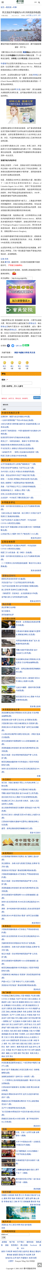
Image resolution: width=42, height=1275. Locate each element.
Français (18, 1261)
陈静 (13, 1198)
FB (22, 1021)
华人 (10, 1044)
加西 (35, 1258)
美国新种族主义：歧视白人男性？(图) (15, 490)
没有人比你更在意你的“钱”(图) (13, 494)
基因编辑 (4, 1034)
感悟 (19, 1053)
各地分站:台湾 (10, 1258)
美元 (11, 1024)
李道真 (27, 1195)
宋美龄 (8, 1050)
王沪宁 (12, 1015)
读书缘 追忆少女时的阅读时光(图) (14, 597)
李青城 (6, 1202)
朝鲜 (25, 1021)
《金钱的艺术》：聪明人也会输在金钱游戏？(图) (20, 452)
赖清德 (14, 1012)
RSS (22, 1248)
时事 (15, 7)
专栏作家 (6, 1192)
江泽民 (18, 1015)
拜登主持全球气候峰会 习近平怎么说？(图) (17, 468)
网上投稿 (24, 1245)
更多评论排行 (36, 538)
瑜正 (11, 1202)
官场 (33, 1018)
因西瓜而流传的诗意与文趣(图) (13, 579)
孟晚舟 (19, 1012)
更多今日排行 (35, 833)
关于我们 (20, 1242)
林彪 (19, 1050)
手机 (23, 1053)
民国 (22, 1047)
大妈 (11, 1031)
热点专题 (6, 604)
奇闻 (32, 1053)
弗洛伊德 (20, 1008)
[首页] (20, 3)
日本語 (32, 1261)
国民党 (10, 1008)
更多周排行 (36, 923)
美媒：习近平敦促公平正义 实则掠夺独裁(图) (18, 487)
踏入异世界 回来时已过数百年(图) (14, 590)
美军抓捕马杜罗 (7, 615)
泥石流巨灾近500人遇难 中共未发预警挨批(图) (19, 797)
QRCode (19, 346)
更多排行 (37, 1126)
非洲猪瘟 (25, 1031)
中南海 (29, 1015)
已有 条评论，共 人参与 (12, 386)
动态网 (28, 1255)
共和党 (35, 75)
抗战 (30, 1047)
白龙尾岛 (33, 1037)
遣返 (22, 1044)
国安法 (27, 1002)
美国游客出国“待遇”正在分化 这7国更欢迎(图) (19, 720)
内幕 (34, 1015)
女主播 (30, 1040)
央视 (35, 1040)
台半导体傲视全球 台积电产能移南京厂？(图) (18, 464)
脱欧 (34, 1021)
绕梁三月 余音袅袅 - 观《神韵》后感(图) (16, 552)
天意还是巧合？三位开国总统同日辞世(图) (17, 583)
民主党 (17, 89)
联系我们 (14, 1245)
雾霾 (38, 1031)
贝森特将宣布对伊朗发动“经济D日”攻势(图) (18, 943)
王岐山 (8, 1012)
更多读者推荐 (36, 570)
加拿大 (29, 1021)
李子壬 (20, 1202)
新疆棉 (21, 1002)
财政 (13, 1028)
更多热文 (37, 989)
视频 (4, 1129)
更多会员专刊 (35, 601)
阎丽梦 (35, 1008)
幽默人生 (9, 1053)
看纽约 (38, 1251)
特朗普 (27, 996)
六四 (29, 999)
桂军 (26, 1047)
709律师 (22, 1034)
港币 (39, 1024)
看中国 (7, 262)
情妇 (13, 1018)
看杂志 (32, 1251)
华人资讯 (12, 1225)
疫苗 (36, 1002)
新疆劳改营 (14, 1040)
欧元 (31, 1024)
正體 (35, 2)
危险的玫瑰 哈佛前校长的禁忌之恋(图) (15, 445)
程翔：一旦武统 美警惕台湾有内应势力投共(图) (19, 479)
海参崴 (26, 1028)
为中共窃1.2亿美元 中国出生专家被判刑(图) (17, 472)
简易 (16, 1195)
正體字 (11, 1261)
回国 (30, 1044)
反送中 (4, 1018)
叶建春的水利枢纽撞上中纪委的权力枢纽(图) (18, 790)
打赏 (29, 15)
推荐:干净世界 (6, 1251)
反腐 (25, 1018)
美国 (24, 52)
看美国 (8, 7)
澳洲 (18, 1047)
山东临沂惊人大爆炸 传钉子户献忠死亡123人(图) (19, 534)
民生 (3, 1047)
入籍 (34, 1044)
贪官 (9, 1018)
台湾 (31, 1028)
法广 (11, 1021)
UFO (26, 1008)
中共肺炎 (4, 996)
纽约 (18, 1258)
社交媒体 (16, 1021)
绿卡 (38, 1044)
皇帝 (33, 1050)
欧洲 (31, 1258)
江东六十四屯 (9, 1037)
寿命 (3, 1056)
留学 (14, 1044)
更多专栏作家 (35, 1205)
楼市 (9, 1028)
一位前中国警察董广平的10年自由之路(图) (17, 420)
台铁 (9, 1002)
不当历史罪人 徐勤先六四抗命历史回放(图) (17, 448)
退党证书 (21, 1255)
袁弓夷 (25, 1005)
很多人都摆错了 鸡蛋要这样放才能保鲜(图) (17, 483)
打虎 (29, 1018)
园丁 (23, 1198)
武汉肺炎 (16, 996)
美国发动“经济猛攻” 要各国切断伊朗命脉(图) (18, 870)
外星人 (36, 1053)
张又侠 (24, 999)
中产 (21, 1028)
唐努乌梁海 (19, 1037)
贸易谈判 (5, 1015)
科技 (22, 1225)
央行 (38, 1021)
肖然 (3, 1228)
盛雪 (27, 1198)
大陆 (31, 1031)
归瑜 (32, 1195)
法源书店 (25, 1251)
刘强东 (6, 1031)
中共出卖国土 (16, 1005)
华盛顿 (3, 63)
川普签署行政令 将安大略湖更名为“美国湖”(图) (19, 723)
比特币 (16, 1024)
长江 (32, 1002)
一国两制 (4, 1021)
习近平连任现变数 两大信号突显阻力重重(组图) (19, 586)
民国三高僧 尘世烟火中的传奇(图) (14, 456)
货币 (21, 1024)
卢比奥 (33, 996)
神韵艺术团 (17, 1251)
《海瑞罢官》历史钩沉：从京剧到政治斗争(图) (19, 593)
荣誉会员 (32, 323)
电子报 (12, 1242)
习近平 (18, 999)
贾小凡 (21, 1195)
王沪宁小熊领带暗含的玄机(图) (13, 1108)
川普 (22, 996)
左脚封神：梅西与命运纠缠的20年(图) (15, 417)
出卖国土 (34, 999)
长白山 (26, 1037)
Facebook (33, 1245)
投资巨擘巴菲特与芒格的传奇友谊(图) (15, 437)
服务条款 (30, 1242)
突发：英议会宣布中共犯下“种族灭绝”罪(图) (18, 475)
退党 (15, 1008)
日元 (35, 1024)
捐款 (7, 1245)
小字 (39, 15)
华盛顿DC (25, 1258)
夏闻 (5, 1198)
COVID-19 (5, 999)
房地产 (4, 1028)
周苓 (9, 1198)
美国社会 (4, 1225)
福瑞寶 (15, 1255)
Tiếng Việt (25, 1261)
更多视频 (37, 1189)
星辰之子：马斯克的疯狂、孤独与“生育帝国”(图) (20, 441)
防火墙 (11, 1034)
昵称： (5, 380)
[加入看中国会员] (21, 304)
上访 (27, 1034)
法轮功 (32, 1034)
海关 (18, 1044)
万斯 (34, 1012)
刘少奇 (24, 1050)
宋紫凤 (4, 1195)
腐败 (21, 1018)
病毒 (38, 996)
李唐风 (18, 1198)
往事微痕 (7, 1005)
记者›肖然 (4, 259)
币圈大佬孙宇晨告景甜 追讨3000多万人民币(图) (19, 793)
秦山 (35, 1198)
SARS (7, 1040)
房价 (15, 1031)
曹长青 (33, 1202)
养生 (11, 1056)
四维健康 (26, 1202)
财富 (17, 1028)
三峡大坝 (14, 1002)
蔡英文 (35, 1028)
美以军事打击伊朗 (8, 607)
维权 (16, 1034)
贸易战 (12, 999)
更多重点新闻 (35, 706)
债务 (3, 1024)
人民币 (26, 1024)
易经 (3, 1053)
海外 (8, 1047)
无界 (33, 1255)
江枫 (15, 1202)
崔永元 (23, 1015)
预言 (27, 1053)
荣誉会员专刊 (8, 575)
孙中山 (35, 1047)
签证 (26, 1044)
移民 (5, 1044)
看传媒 (9, 1255)
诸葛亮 (38, 1050)
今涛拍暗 (10, 1195)
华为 (17, 1018)
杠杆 (7, 1024)
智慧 (15, 1053)
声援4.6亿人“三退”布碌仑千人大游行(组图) (18, 982)
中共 (30, 1008)
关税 (24, 1012)
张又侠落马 (5, 611)
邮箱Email (4, 1234)
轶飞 (36, 1195)
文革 (7, 1056)
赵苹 (31, 1198)
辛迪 (38, 1202)
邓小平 (14, 1050)
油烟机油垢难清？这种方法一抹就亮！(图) (17, 1077)
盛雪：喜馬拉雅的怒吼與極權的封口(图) (17, 828)
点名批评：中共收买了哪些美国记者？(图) (17, 498)
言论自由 (23, 1040)
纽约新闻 (28, 1225)
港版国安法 (32, 1005)
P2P (34, 1031)
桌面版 (4, 1242)
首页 (2, 7)
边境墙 (29, 1012)
